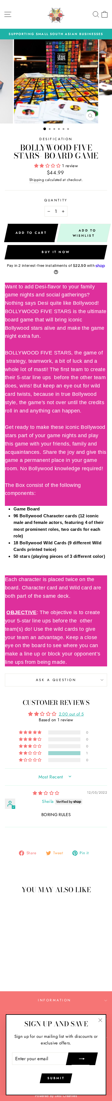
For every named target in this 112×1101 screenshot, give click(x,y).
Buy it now (56, 252)
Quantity (55, 200)
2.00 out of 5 (71, 714)
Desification (55, 138)
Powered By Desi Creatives (56, 1095)
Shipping (36, 179)
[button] (48, 166)
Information (54, 1000)
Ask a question (56, 679)
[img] (46, 793)
